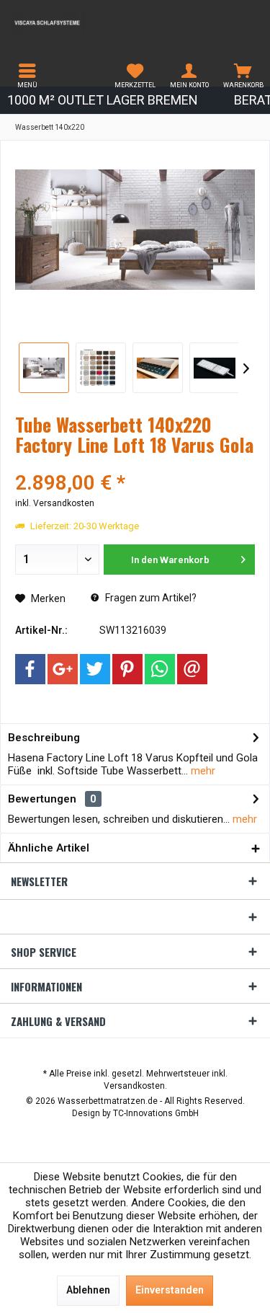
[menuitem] (27, 75)
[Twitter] (95, 669)
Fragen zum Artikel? (150, 598)
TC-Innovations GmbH (156, 1113)
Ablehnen (88, 1290)
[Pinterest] (127, 669)
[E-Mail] (192, 669)
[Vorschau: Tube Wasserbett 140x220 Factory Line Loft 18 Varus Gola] (44, 367)
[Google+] (63, 669)
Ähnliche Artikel (48, 847)
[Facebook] (30, 669)
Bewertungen (42, 798)
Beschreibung (44, 737)
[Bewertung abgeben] (135, 464)
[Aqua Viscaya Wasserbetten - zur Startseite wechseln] (68, 21)
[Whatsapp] (160, 669)
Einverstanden (169, 1290)
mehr (201, 770)
